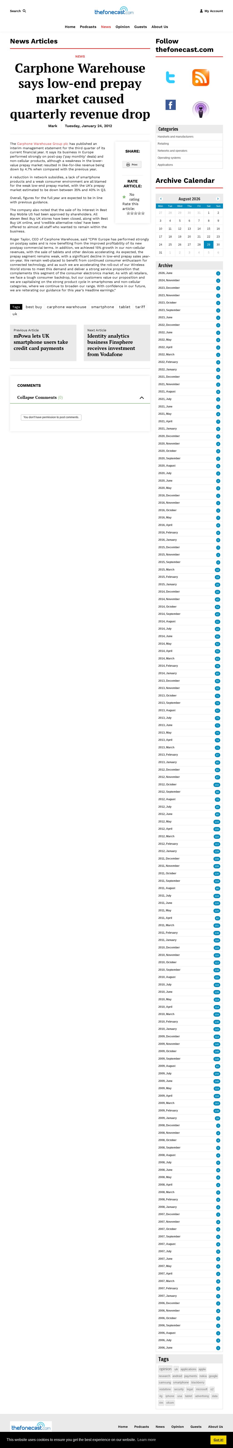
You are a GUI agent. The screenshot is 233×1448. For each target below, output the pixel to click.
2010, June (165, 991)
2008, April (165, 1184)
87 (217, 777)
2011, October (167, 873)
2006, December (169, 1303)
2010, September (169, 969)
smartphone (102, 307)
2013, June (165, 725)
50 (217, 636)
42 (217, 614)
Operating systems (169, 157)
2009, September (169, 1058)
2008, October (167, 1140)
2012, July (165, 806)
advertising (202, 1396)
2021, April (165, 421)
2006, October (167, 1318)
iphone (170, 1396)
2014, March (166, 658)
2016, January (167, 539)
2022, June (165, 332)
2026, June (165, 273)
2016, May (165, 517)
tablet (124, 307)
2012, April (165, 828)
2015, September (169, 562)
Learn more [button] (146, 1440)
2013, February (168, 754)
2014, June (165, 636)
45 (217, 599)
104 (217, 1014)
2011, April (165, 918)
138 (217, 933)
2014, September (169, 614)
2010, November (169, 955)
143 (217, 1029)
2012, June (165, 814)
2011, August (166, 888)
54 (217, 607)
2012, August (166, 799)
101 (217, 925)
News (106, 27)
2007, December (169, 1214)
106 (217, 859)
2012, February (168, 843)
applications (188, 1369)
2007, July (165, 1251)
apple (202, 1369)
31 (217, 622)
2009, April (165, 1095)
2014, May (165, 643)
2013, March (166, 747)
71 (217, 696)
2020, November (169, 443)
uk (15, 314)
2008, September (169, 1147)
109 (217, 866)
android (177, 1376)
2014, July (165, 628)
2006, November (169, 1310)
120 (217, 903)
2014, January (167, 673)
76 (217, 703)
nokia (203, 1376)
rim (161, 1402)
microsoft (201, 1389)
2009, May (165, 1088)
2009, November (169, 1044)
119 (217, 881)
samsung (165, 1382)
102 (217, 785)
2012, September (169, 791)
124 (217, 896)
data (215, 1396)
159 (217, 1074)
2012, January (167, 851)
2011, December (169, 858)
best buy (34, 307)
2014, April (165, 651)
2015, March (166, 569)
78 (217, 666)
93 (217, 1066)
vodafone (165, 1389)
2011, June (165, 903)
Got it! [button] (218, 1440)
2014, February (168, 665)
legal (190, 1389)
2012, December (169, 769)
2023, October (167, 302)
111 (217, 977)
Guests (140, 27)
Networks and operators (172, 150)
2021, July (165, 399)
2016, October (167, 510)
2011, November (169, 865)
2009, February (168, 1110)
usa (179, 1396)
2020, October (167, 450)
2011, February (168, 932)
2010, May (165, 999)
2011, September (169, 880)
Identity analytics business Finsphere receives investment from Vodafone (111, 342)
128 (217, 992)
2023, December (169, 287)
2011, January (167, 940)
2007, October (167, 1229)
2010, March (166, 1014)
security (179, 1389)
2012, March (166, 836)
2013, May (165, 732)
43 (217, 629)
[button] (19, 11)
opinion (165, 1369)
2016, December (169, 495)
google (213, 1376)
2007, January (167, 1295)
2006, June (165, 1347)
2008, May (165, 1177)
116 (217, 940)
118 (217, 948)
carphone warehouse (66, 307)
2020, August (166, 465)
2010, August (166, 977)
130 (217, 873)
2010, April (165, 1006)
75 (217, 718)
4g (160, 1396)
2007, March (166, 1281)
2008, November (169, 1132)
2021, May (165, 413)
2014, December (169, 591)
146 (217, 1044)
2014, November (169, 599)
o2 (212, 1389)
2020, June (165, 480)
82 (217, 918)
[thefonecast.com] (114, 11)
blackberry (197, 1382)
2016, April (165, 525)
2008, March (166, 1192)
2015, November (169, 554)
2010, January (167, 1029)
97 (217, 755)
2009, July (165, 1073)
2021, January (167, 428)
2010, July (165, 984)
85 (217, 673)
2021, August (166, 391)
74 (217, 740)
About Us (160, 27)
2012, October (167, 784)
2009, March (166, 1103)
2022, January (167, 369)
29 (217, 1118)
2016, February (168, 532)
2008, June (165, 1169)
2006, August (166, 1333)
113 (217, 844)
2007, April (165, 1273)
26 (217, 584)
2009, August (166, 1066)
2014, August (166, 621)
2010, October (167, 962)
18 (217, 577)
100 (217, 829)
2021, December (169, 376)
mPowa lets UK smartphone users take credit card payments (41, 339)
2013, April (165, 740)
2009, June (165, 1081)
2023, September (169, 310)
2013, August (166, 710)
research (164, 1376)
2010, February (168, 1021)
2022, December (169, 325)
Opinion (123, 27)
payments (190, 1376)
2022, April (165, 347)
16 (217, 570)
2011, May (164, 910)
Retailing (163, 143)
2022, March (166, 354)
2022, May (165, 339)
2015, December (169, 547)
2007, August (166, 1244)
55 (217, 651)
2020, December (169, 436)
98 (217, 792)
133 (217, 822)
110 (217, 836)
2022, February (168, 362)
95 (217, 762)
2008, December (169, 1125)
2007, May (165, 1266)
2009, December (169, 1036)
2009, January (167, 1118)
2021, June (165, 406)
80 (217, 814)
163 (217, 1103)
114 (217, 999)
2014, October (167, 606)
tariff (140, 307)
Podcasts (88, 27)
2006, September (169, 1325)
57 (217, 710)
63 (217, 659)
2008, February (168, 1199)
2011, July (164, 895)
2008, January (167, 1207)
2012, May (165, 821)
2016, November (169, 502)
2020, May (165, 488)
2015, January (167, 584)
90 (217, 888)
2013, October (167, 695)
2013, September (169, 702)
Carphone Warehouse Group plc (42, 144)
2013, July (165, 717)
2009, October (167, 1051)
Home (70, 27)
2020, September (169, 458)
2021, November (169, 384)
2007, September (169, 1236)
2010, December (169, 947)
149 (217, 1051)
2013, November (169, 688)
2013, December (169, 680)
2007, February (168, 1288)
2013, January (167, 762)
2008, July (165, 1162)
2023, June (165, 317)
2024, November (169, 280)
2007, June (165, 1258)
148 (217, 1059)
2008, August (166, 1155)
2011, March (166, 925)
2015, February (168, 576)
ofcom (170, 1402)
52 (217, 644)
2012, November (169, 777)
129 (217, 851)
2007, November (169, 1221)
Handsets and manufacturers (175, 136)
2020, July (165, 473)
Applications (165, 164)
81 (217, 770)
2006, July (165, 1340)
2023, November (169, 295)
